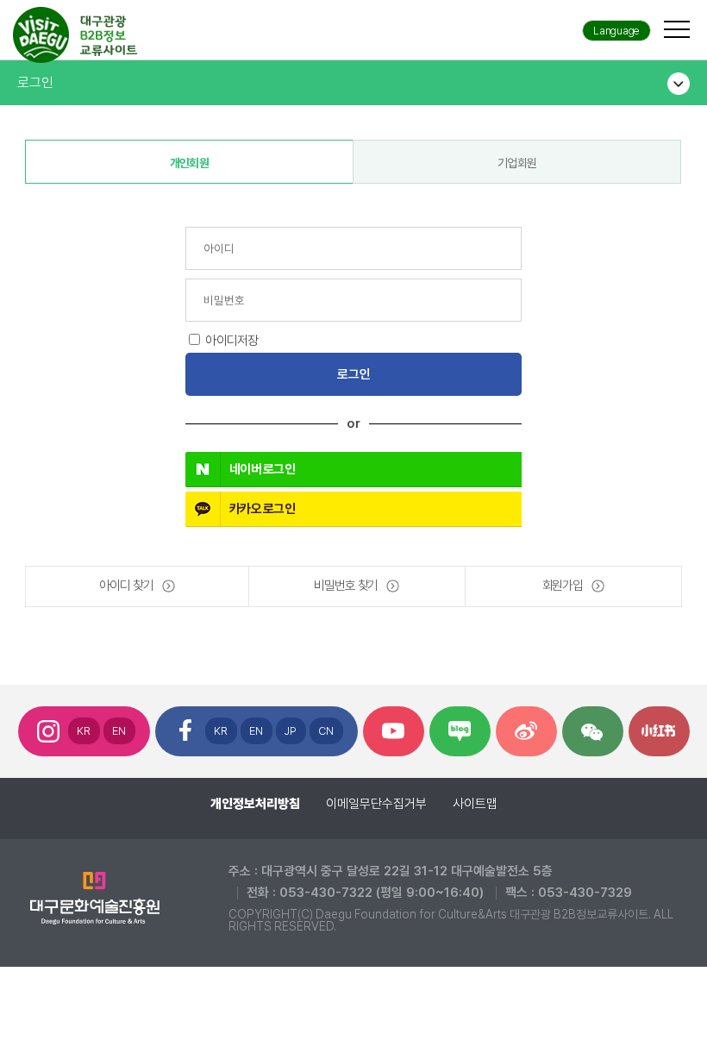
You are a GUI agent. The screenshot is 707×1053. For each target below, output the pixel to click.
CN (326, 730)
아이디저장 (231, 340)
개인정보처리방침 (255, 804)
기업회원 (516, 163)
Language (616, 30)
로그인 (35, 82)
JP (291, 730)
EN (119, 730)
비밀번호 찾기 (346, 585)
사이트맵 (475, 804)
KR (84, 730)
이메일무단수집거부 (376, 804)
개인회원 (189, 163)
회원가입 (563, 585)
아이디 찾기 (126, 585)
